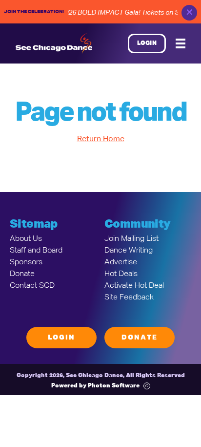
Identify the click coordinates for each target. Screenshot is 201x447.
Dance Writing (128, 251)
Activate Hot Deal (134, 286)
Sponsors (26, 262)
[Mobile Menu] (180, 43)
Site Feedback (129, 297)
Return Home (100, 139)
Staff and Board (36, 251)
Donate (22, 274)
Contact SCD (32, 286)
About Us (26, 239)
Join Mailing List (131, 239)
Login (147, 43)
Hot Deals (121, 274)
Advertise (120, 262)
